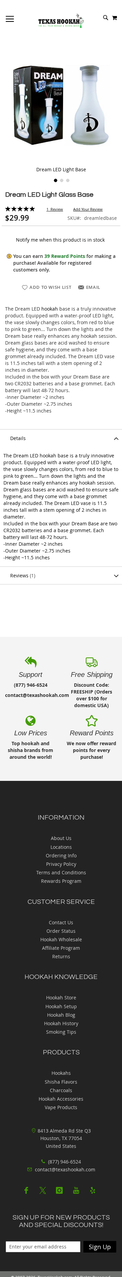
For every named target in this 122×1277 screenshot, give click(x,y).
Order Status (61, 931)
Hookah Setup (61, 1006)
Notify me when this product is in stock (60, 240)
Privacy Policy (61, 864)
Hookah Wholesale (61, 939)
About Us (61, 838)
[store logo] (61, 21)
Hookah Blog (61, 1015)
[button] (55, 180)
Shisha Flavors (61, 1082)
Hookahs (61, 1073)
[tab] (61, 438)
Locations (61, 847)
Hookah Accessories (61, 1099)
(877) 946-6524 (64, 1161)
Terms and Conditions (61, 872)
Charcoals (61, 1090)
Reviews (22, 575)
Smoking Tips (61, 1032)
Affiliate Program (61, 948)
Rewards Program (61, 881)
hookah (49, 308)
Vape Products (61, 1107)
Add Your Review (88, 209)
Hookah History (61, 1023)
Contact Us (61, 922)
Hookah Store (61, 997)
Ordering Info (61, 855)
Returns (61, 956)
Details (18, 438)
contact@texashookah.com (65, 1169)
